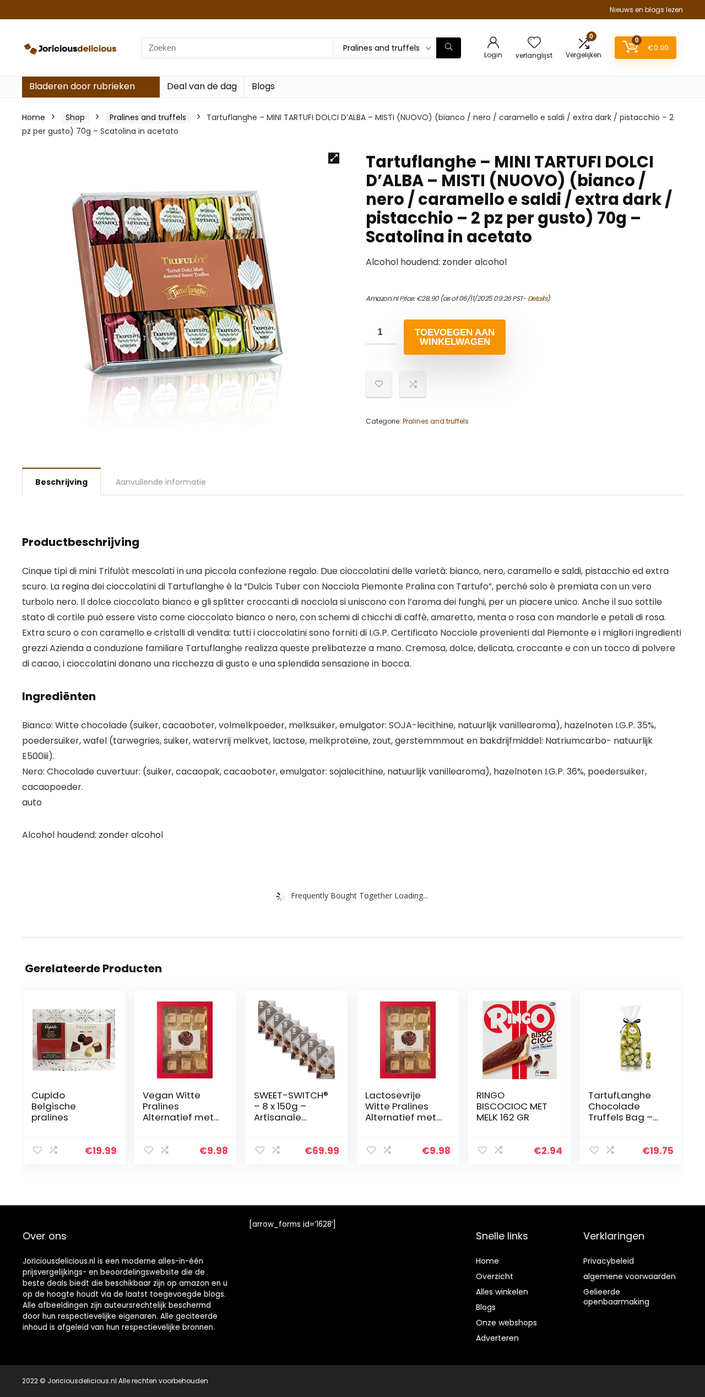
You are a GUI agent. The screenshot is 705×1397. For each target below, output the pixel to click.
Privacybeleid (608, 1260)
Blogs (263, 86)
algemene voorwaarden (629, 1276)
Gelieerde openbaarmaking (616, 1296)
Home (33, 117)
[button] (333, 158)
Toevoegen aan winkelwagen (455, 337)
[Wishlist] (534, 43)
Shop (75, 117)
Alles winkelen (502, 1291)
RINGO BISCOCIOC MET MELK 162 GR (511, 1106)
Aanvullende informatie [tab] (161, 482)
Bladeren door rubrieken (82, 86)
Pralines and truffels (148, 117)
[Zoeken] (448, 47)
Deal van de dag (202, 86)
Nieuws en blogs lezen (646, 9)
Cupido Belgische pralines (53, 1106)
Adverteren (497, 1338)
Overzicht (494, 1276)
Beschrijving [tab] (61, 482)
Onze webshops (506, 1322)
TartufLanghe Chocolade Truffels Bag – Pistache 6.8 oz (622, 1112)
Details (537, 298)
